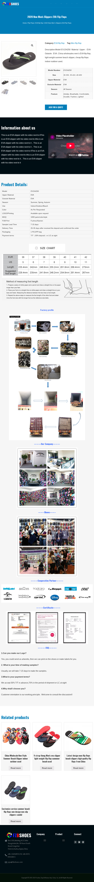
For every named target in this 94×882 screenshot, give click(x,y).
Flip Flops (31, 23)
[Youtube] (79, 842)
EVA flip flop (39, 23)
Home (25, 23)
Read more (16, 768)
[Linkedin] (83, 842)
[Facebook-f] (75, 842)
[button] (56, 107)
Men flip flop (76, 43)
